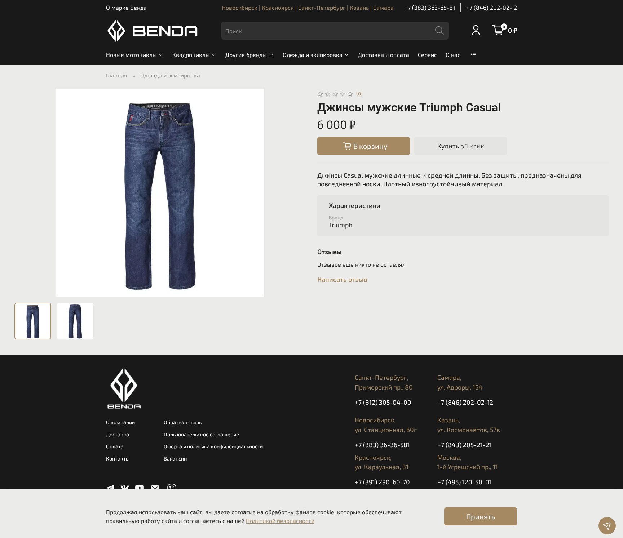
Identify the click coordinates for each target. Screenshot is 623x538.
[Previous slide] (26, 192)
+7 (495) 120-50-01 (464, 482)
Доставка (117, 434)
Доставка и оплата (383, 54)
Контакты (117, 458)
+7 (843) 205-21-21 (464, 445)
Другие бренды (246, 54)
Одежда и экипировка (313, 54)
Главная (116, 75)
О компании (120, 422)
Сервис (427, 54)
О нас (453, 54)
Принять (480, 516)
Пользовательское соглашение (201, 434)
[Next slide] (294, 192)
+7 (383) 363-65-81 (430, 7)
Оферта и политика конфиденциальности (213, 446)
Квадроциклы (191, 54)
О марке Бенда (126, 7)
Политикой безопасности (280, 520)
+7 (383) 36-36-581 (382, 445)
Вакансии (175, 458)
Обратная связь (183, 422)
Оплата (115, 446)
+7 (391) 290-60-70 (382, 482)
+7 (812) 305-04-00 (383, 402)
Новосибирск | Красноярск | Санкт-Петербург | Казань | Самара (308, 7)
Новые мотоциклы (131, 54)
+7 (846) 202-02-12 (491, 7)
